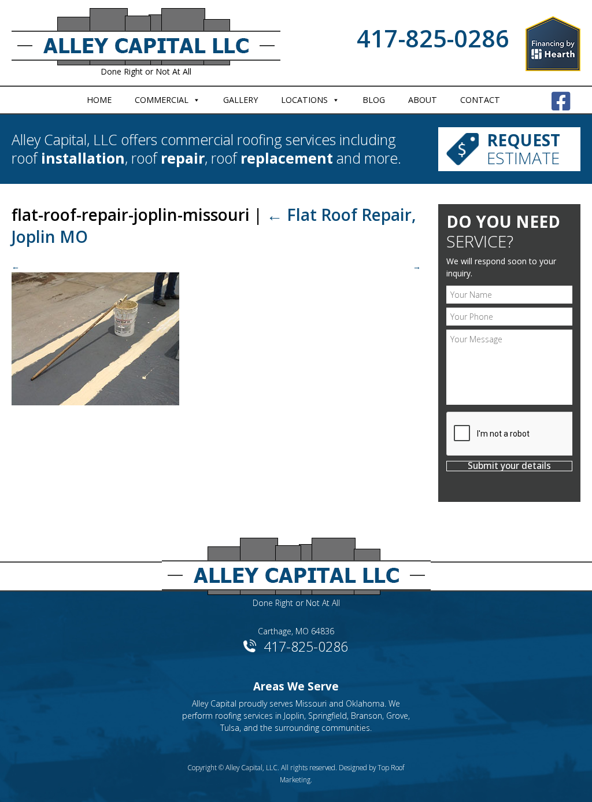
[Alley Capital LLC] (296, 563)
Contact (480, 99)
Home (99, 99)
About (422, 99)
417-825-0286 (433, 38)
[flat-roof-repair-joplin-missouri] (216, 332)
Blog (373, 99)
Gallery (240, 99)
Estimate (523, 149)
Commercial (161, 99)
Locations (304, 99)
